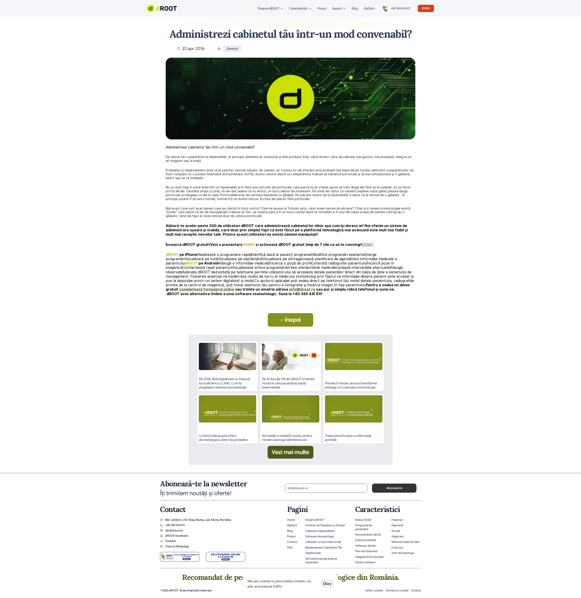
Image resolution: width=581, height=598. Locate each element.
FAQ (290, 547)
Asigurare (397, 536)
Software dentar (365, 546)
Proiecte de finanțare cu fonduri (325, 525)
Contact (292, 542)
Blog (355, 8)
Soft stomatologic (402, 553)
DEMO (367, 244)
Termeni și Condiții (397, 590)
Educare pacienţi (365, 540)
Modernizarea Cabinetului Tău (323, 547)
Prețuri (322, 8)
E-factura (397, 547)
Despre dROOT (314, 520)
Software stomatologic (319, 536)
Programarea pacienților (363, 527)
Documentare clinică (368, 534)
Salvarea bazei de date (405, 542)
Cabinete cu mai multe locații (323, 542)
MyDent (369, 8)
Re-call (395, 531)
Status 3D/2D (363, 520)
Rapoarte (397, 525)
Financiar (397, 520)
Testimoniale (313, 553)
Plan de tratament (366, 551)
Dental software (365, 562)
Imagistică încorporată (369, 557)
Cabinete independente (320, 531)
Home (291, 520)
